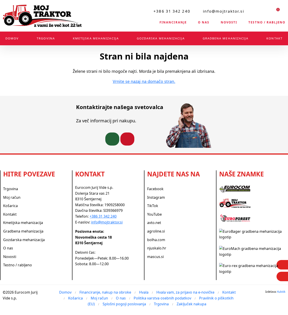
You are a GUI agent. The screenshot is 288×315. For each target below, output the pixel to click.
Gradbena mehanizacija (226, 38)
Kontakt (274, 38)
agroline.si (156, 231)
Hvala (143, 292)
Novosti (229, 22)
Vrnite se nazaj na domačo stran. (144, 81)
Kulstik (281, 292)
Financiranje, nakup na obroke (105, 292)
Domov (12, 38)
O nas (203, 22)
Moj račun (11, 197)
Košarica (10, 205)
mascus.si (155, 256)
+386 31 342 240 (171, 11)
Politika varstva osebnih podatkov (162, 298)
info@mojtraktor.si (223, 11)
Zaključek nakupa (191, 303)
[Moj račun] (265, 11)
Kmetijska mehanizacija (96, 38)
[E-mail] (282, 276)
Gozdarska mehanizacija (161, 38)
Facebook (155, 188)
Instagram (156, 197)
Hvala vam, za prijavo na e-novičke (185, 292)
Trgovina (46, 38)
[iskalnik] (254, 11)
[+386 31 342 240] (112, 139)
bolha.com (156, 239)
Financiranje (173, 22)
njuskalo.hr (156, 248)
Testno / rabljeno (266, 22)
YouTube (154, 214)
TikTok (152, 205)
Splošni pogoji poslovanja (124, 303)
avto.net (154, 222)
